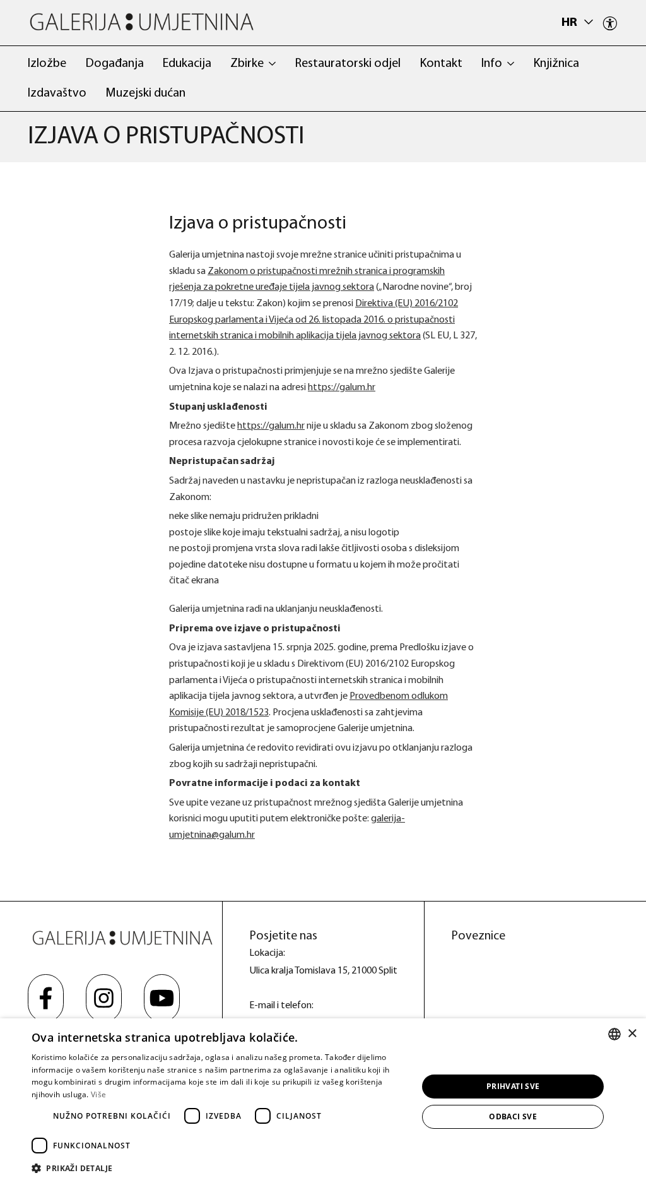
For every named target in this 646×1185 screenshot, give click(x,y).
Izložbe (47, 63)
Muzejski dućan (145, 93)
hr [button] (570, 22)
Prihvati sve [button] (513, 1086)
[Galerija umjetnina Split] (141, 21)
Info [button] (491, 63)
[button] (219, 1168)
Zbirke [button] (247, 63)
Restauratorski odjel (348, 63)
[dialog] (323, 1101)
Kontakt (441, 63)
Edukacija (187, 63)
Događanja (114, 63)
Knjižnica (556, 63)
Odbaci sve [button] (513, 1116)
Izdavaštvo (57, 93)
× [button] (632, 1034)
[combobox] (614, 1034)
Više (98, 1094)
